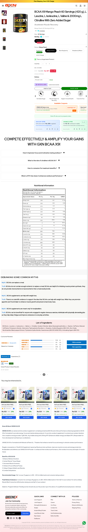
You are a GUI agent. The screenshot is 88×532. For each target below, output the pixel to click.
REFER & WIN (42, 84)
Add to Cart (47, 88)
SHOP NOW (74, 88)
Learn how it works (54, 84)
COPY (39, 110)
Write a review (76, 342)
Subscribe (25, 513)
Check (51, 79)
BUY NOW (9, 417)
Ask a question (76, 347)
